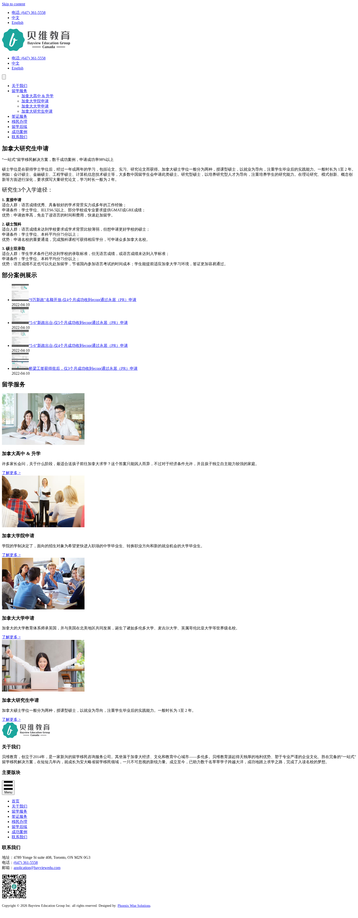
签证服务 (19, 116)
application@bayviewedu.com (37, 868)
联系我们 (19, 137)
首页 (15, 801)
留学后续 (19, 127)
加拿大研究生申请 (37, 111)
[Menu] (4, 76)
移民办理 (19, 121)
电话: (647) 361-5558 (29, 12)
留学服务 (19, 91)
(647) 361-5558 (26, 862)
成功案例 (19, 132)
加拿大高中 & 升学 (37, 96)
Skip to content (13, 4)
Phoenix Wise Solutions (134, 906)
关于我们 (19, 86)
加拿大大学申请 (35, 106)
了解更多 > (11, 473)
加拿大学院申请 (35, 101)
